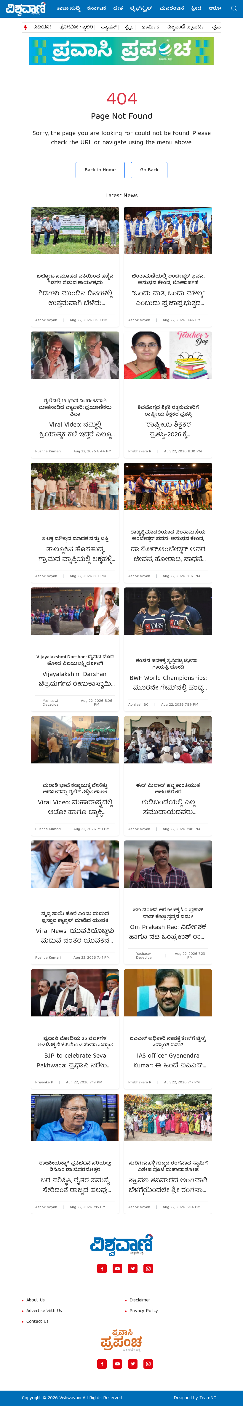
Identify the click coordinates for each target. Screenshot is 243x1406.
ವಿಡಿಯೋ (42, 27)
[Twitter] (132, 1268)
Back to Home (100, 170)
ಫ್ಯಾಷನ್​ (109, 27)
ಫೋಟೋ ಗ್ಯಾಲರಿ (76, 27)
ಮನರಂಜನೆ (172, 9)
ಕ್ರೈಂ (129, 27)
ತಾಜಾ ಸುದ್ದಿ (68, 9)
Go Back (149, 170)
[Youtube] (117, 1268)
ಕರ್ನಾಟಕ (96, 9)
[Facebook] (101, 1268)
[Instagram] (148, 1268)
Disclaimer (140, 1300)
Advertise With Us (44, 1311)
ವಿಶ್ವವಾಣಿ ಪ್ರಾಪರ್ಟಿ (185, 27)
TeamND (208, 1398)
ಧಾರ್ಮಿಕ (150, 27)
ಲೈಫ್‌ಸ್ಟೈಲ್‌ (141, 9)
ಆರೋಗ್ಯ (217, 9)
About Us (35, 1300)
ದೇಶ (118, 9)
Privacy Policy (144, 1311)
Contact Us (37, 1322)
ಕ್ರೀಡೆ (196, 9)
